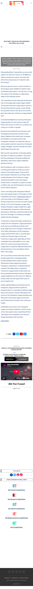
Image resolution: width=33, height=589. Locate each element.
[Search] (31, 3)
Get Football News (16, 527)
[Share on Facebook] (14, 334)
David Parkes (5, 321)
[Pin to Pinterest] (21, 334)
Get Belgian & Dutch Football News (16, 518)
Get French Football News (16, 490)
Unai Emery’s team (23, 196)
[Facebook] (9, 571)
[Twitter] (13, 571)
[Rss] (20, 571)
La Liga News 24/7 (23, 359)
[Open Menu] (1, 3)
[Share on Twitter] (17, 334)
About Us (7, 578)
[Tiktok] (24, 571)
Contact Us (15, 578)
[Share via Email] (24, 334)
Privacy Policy (24, 578)
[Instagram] (16, 571)
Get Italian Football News (16, 508)
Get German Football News (16, 499)
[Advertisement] (16, 22)
